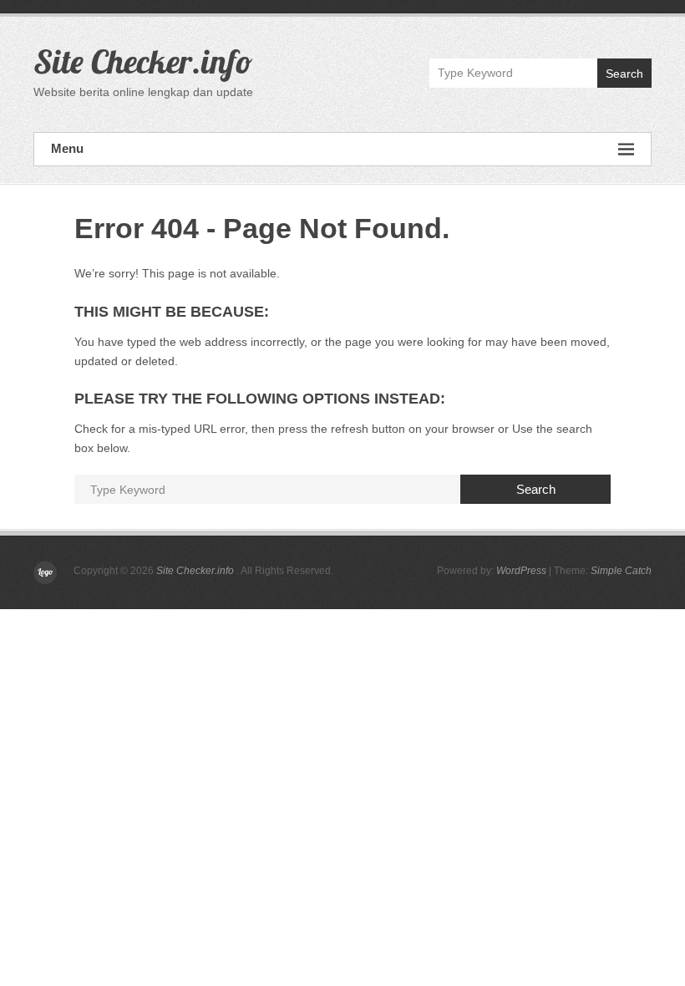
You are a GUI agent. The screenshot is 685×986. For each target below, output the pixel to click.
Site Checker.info (142, 61)
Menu (67, 148)
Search (624, 73)
